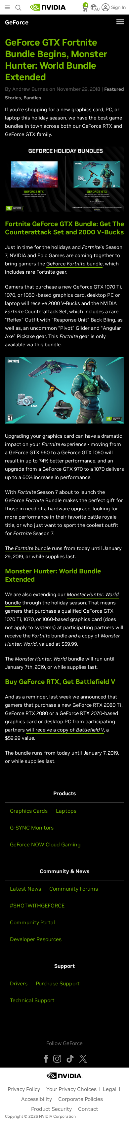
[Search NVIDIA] (18, 6)
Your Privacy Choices (71, 1089)
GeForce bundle (74, 263)
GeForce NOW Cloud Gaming (45, 844)
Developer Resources (36, 939)
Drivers (18, 983)
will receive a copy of (65, 730)
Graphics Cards (29, 810)
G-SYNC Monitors (32, 827)
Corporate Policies (80, 1099)
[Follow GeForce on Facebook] (46, 1059)
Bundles (32, 98)
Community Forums (73, 888)
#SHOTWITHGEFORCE (37, 905)
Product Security (51, 1109)
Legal (109, 1089)
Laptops (66, 810)
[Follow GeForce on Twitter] (83, 1059)
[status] (85, 9)
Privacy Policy (24, 1089)
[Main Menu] (7, 8)
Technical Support (32, 1000)
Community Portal (32, 922)
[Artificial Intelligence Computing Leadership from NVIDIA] (48, 7)
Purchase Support (58, 983)
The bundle (28, 548)
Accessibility (36, 1099)
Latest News (25, 888)
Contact (88, 1109)
